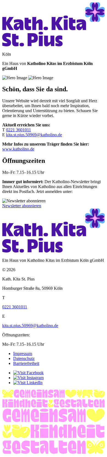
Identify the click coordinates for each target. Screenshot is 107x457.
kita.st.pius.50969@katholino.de (34, 134)
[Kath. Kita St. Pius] (53, 44)
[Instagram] (28, 377)
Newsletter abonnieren (21, 205)
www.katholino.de (18, 149)
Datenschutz (24, 358)
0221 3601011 (18, 129)
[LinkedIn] (28, 382)
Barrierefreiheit (26, 363)
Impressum (22, 353)
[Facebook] (28, 372)
